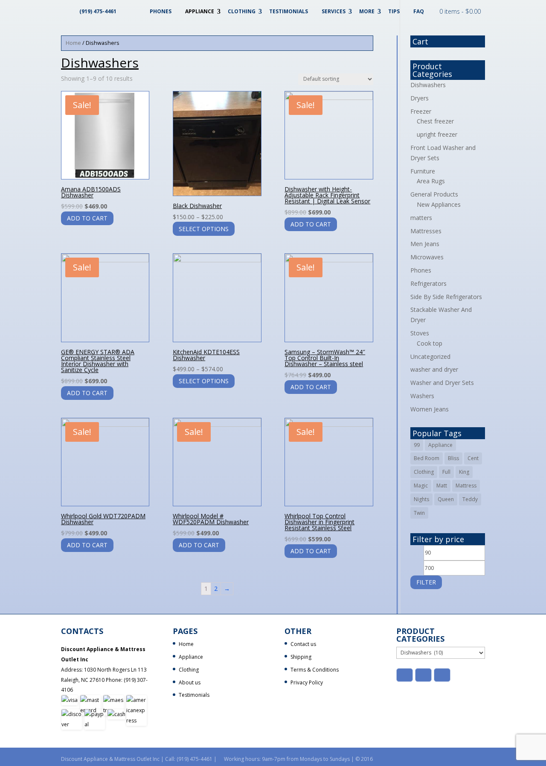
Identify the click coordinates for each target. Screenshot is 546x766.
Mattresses (425, 231)
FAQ (418, 11)
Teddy (470, 499)
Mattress (466, 485)
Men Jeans (424, 244)
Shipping (300, 656)
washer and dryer (434, 369)
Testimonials (288, 11)
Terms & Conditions (314, 669)
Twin (419, 513)
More (367, 11)
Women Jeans (429, 409)
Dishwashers (428, 85)
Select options (204, 229)
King (464, 471)
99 (417, 445)
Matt (441, 485)
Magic (421, 485)
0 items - (460, 11)
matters (421, 218)
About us (189, 682)
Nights (421, 499)
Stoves (419, 333)
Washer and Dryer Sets (442, 383)
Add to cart (87, 218)
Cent (473, 458)
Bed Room (426, 458)
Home (73, 43)
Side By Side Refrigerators (446, 297)
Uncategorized (430, 356)
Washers (422, 396)
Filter (426, 582)
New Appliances (439, 204)
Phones (160, 11)
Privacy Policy (306, 682)
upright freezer (437, 134)
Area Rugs (431, 181)
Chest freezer (435, 121)
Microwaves (427, 257)
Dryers (419, 98)
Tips (394, 11)
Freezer (420, 111)
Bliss (453, 458)
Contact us (303, 644)
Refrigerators (428, 283)
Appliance (199, 11)
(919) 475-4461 (97, 11)
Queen (446, 499)
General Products (434, 194)
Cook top (429, 343)
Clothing (242, 11)
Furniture (422, 171)
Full (446, 471)
